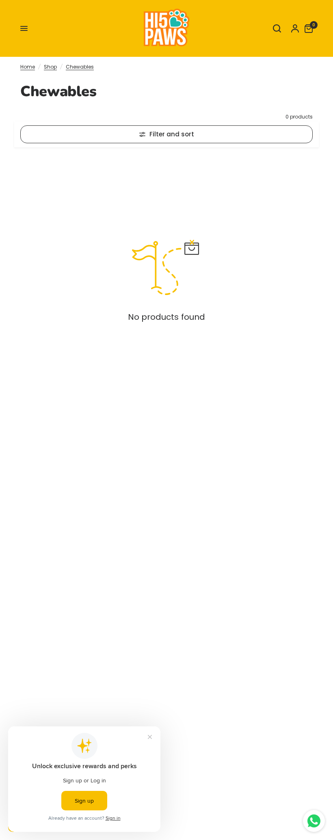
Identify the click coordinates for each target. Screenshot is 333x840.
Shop (50, 66)
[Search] (277, 28)
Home (27, 66)
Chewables (80, 66)
